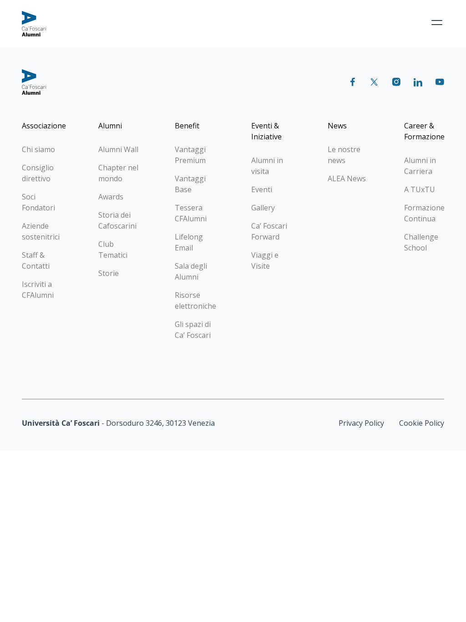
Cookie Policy (421, 423)
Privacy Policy (361, 423)
